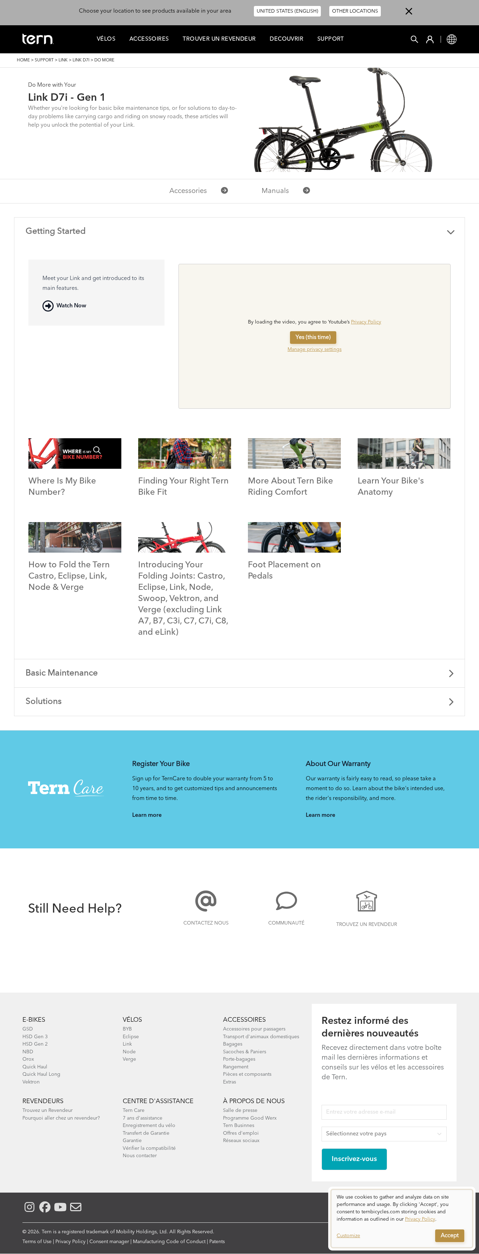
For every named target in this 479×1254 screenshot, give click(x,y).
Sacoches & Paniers (244, 1051)
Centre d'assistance (158, 1101)
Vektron (31, 1082)
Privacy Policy (366, 322)
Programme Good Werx (250, 1118)
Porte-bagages (239, 1059)
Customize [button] (348, 1235)
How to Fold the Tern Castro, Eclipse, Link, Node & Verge (69, 576)
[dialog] (402, 1218)
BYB (127, 1029)
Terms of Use (37, 1241)
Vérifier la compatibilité (149, 1148)
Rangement (235, 1067)
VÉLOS (132, 1020)
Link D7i (81, 60)
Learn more (147, 815)
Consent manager (109, 1241)
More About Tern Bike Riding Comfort (290, 487)
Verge (129, 1059)
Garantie (132, 1140)
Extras (229, 1082)
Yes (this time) (313, 337)
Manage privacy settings (315, 349)
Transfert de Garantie (146, 1133)
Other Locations (355, 11)
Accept (450, 1236)
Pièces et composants (247, 1074)
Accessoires (149, 39)
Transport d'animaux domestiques (261, 1036)
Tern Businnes (238, 1125)
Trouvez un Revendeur (366, 924)
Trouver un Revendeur (219, 39)
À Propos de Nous (254, 1101)
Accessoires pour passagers (254, 1029)
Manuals (275, 191)
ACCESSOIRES (244, 1020)
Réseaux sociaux (241, 1140)
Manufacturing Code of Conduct (169, 1241)
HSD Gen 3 (35, 1036)
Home (23, 60)
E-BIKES (33, 1020)
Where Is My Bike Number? (62, 487)
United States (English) (287, 11)
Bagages (232, 1044)
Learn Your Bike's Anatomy (391, 487)
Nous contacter (140, 1155)
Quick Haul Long (41, 1074)
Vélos (106, 39)
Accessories (188, 191)
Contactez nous (206, 923)
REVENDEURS (42, 1101)
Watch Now (71, 306)
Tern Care (133, 1110)
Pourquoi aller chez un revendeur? (61, 1118)
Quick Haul (34, 1067)
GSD (27, 1029)
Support (330, 39)
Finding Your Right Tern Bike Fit (183, 487)
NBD (27, 1051)
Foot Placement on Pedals (284, 571)
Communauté (286, 923)
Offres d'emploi (241, 1133)
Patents (217, 1241)
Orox (28, 1059)
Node (129, 1051)
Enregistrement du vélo (149, 1125)
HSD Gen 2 (35, 1044)
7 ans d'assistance (142, 1118)
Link (63, 60)
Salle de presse (240, 1110)
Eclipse (131, 1036)
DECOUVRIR (286, 39)
